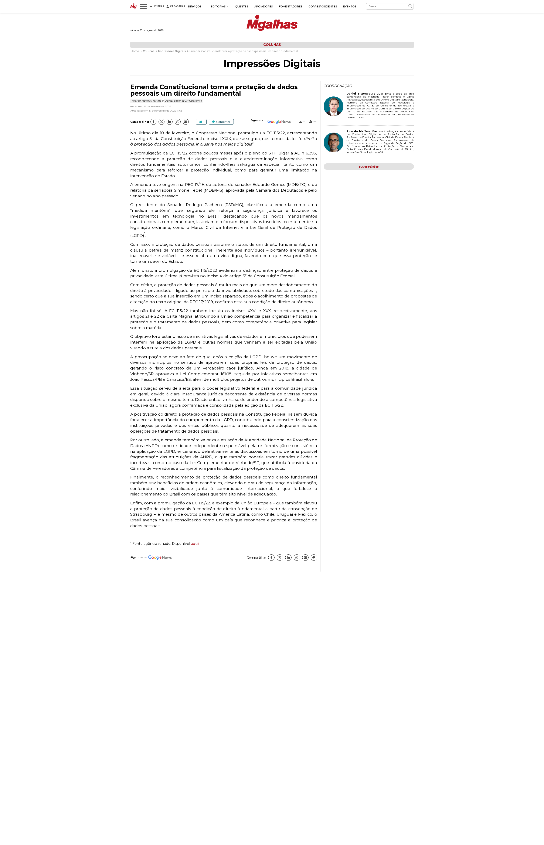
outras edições (368, 166)
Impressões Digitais (272, 63)
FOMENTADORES (290, 6)
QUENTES (241, 6)
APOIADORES (263, 6)
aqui (195, 544)
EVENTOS (349, 6)
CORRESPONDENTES (323, 6)
